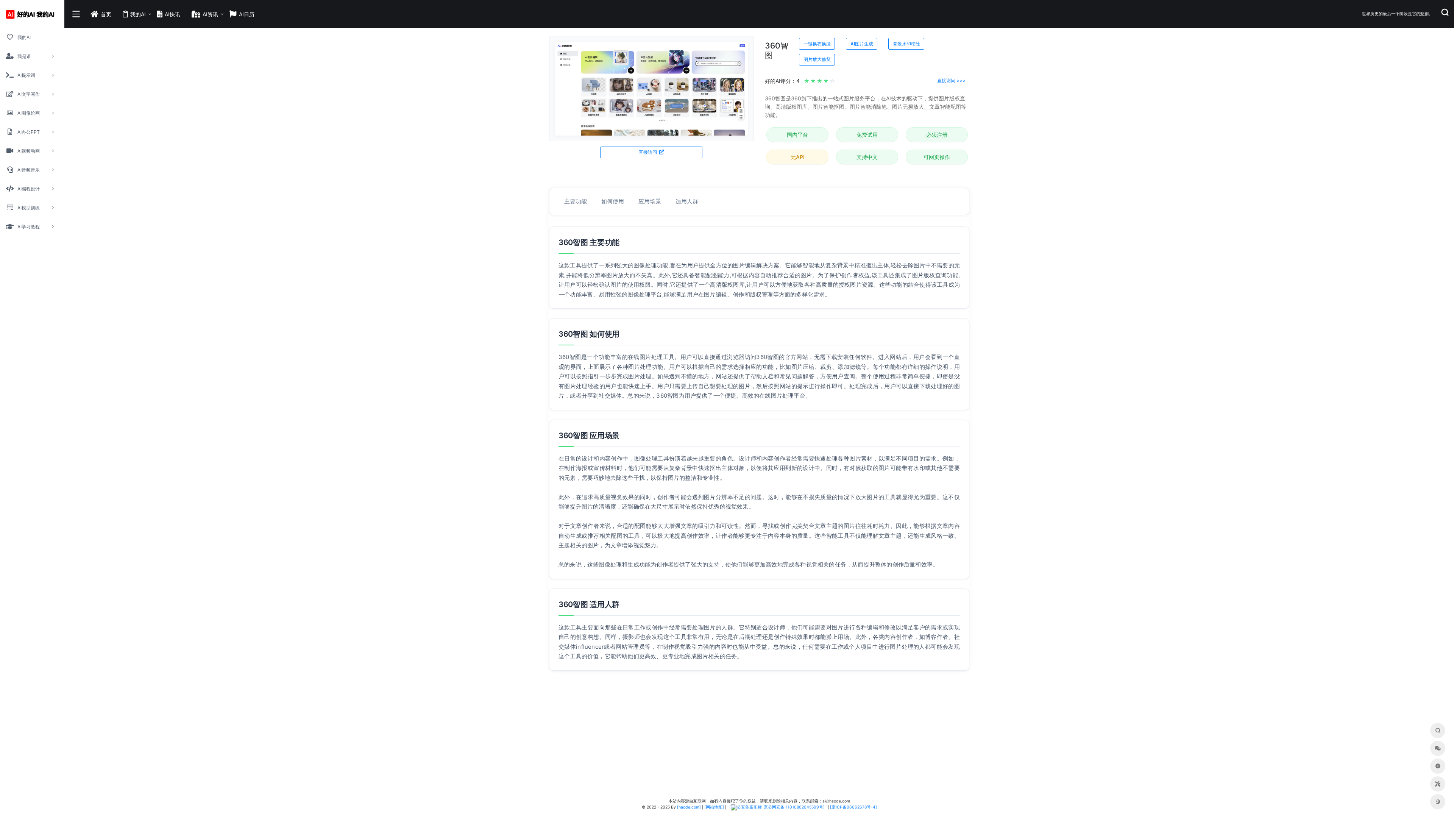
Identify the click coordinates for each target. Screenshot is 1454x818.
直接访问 (648, 152)
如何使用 (612, 201)
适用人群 (687, 201)
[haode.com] (689, 807)
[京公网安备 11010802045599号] (777, 807)
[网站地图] (714, 807)
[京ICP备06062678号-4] (853, 807)
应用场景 (649, 201)
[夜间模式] (1437, 801)
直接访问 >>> (951, 80)
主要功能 (575, 201)
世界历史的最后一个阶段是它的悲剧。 (1397, 13)
